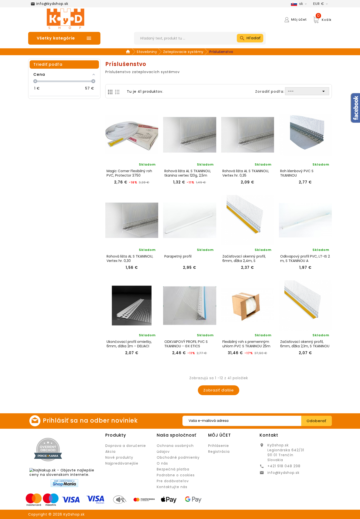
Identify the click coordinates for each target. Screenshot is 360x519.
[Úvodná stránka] (128, 51)
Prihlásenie (218, 445)
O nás (162, 463)
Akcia (110, 451)
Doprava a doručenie (125, 445)
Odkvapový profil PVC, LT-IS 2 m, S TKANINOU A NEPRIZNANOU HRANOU (305, 258)
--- (307, 91)
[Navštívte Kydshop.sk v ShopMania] (64, 483)
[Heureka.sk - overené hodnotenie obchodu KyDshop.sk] (84, 449)
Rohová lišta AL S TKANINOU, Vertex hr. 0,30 (130, 258)
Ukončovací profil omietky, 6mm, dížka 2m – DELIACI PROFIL (129, 343)
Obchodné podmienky (178, 457)
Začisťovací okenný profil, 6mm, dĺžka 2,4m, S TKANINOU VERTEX (244, 258)
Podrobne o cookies (176, 475)
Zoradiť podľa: (269, 91)
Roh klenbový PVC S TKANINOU (296, 173)
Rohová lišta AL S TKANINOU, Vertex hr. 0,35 (245, 173)
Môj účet (219, 435)
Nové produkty (119, 457)
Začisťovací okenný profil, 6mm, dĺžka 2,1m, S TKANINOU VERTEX (304, 343)
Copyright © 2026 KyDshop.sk (56, 514)
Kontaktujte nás (172, 486)
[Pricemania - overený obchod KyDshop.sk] (48, 449)
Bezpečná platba (173, 469)
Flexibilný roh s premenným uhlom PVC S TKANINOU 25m (246, 343)
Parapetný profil (178, 256)
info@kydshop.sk (52, 3)
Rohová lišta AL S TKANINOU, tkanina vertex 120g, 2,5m (187, 173)
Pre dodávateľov (173, 481)
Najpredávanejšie (121, 463)
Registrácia (219, 451)
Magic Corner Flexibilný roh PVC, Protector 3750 (129, 173)
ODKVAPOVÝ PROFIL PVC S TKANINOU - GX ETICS (186, 343)
